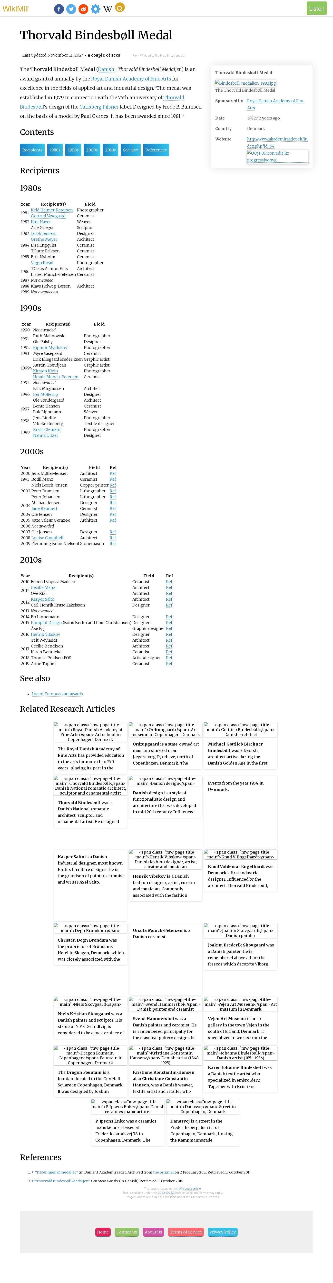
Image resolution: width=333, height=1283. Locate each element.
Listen (316, 8)
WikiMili (15, 8)
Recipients (32, 150)
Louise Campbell (47, 537)
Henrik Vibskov (45, 634)
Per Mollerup (45, 394)
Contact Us (127, 1232)
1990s (73, 150)
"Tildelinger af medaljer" (56, 1172)
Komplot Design (46, 622)
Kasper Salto (42, 599)
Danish (106, 69)
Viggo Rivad (42, 262)
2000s (92, 150)
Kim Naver (41, 221)
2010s (110, 150)
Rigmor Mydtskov (50, 347)
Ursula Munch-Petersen (55, 376)
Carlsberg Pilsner (98, 107)
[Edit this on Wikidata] (277, 160)
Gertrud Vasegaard (48, 215)
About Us (153, 1232)
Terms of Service (186, 1232)
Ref (113, 473)
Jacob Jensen (43, 233)
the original (163, 1172)
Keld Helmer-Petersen (52, 210)
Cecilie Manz (43, 587)
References (156, 150)
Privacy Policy (223, 1232)
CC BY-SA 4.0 (166, 1193)
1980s (55, 150)
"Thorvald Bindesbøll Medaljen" (61, 1181)
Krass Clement (47, 429)
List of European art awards (57, 693)
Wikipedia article (190, 1188)
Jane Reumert (44, 508)
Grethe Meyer (44, 239)
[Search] (120, 7)
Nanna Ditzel (45, 435)
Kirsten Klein (45, 370)
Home (103, 1232)
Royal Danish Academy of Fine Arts (131, 79)
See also (130, 150)
